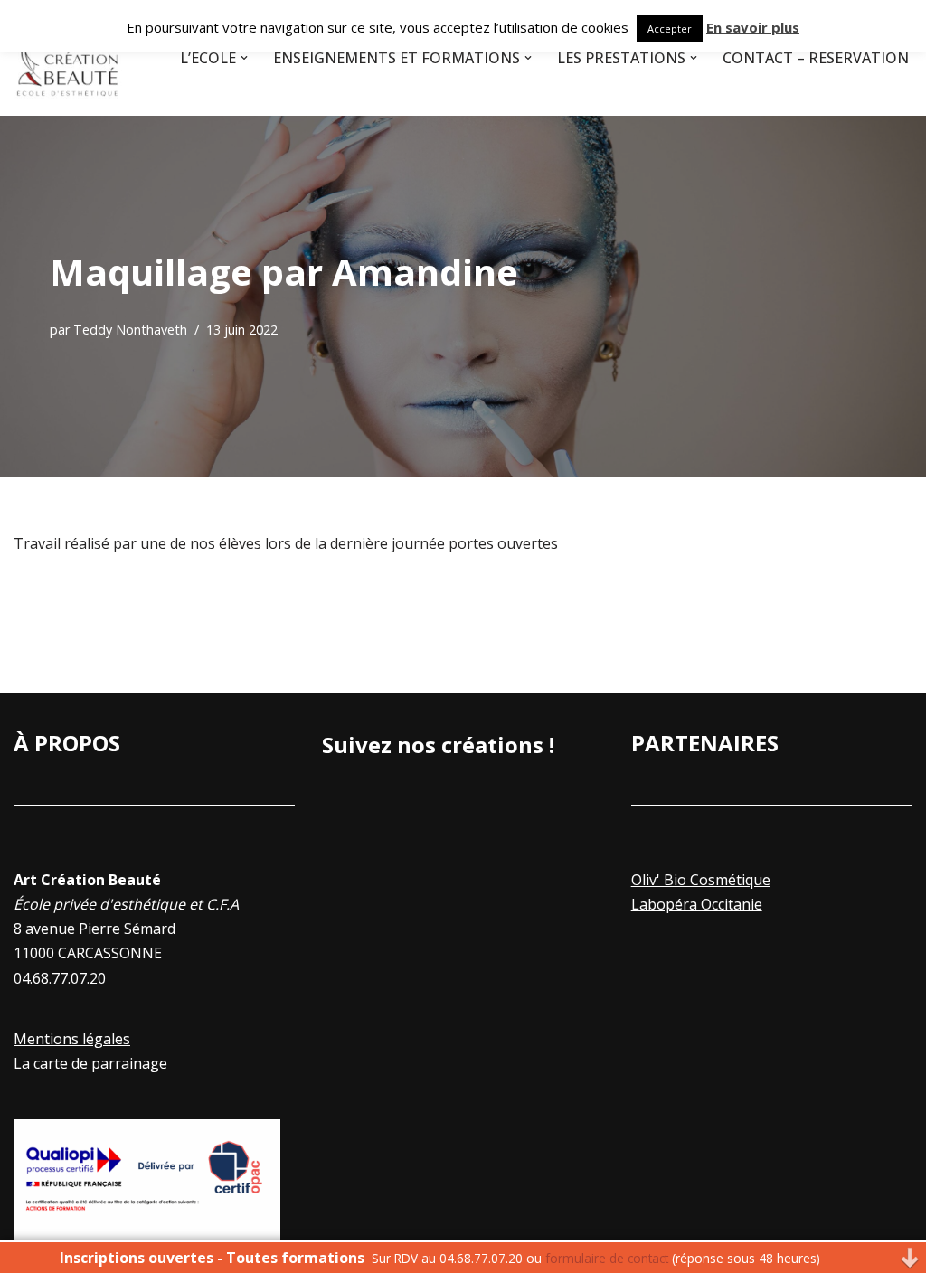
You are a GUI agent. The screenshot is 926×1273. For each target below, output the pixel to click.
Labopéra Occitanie (696, 904)
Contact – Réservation (816, 58)
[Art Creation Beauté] (68, 57)
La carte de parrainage (90, 1063)
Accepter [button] (669, 28)
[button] (244, 57)
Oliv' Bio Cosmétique (700, 880)
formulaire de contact (606, 1258)
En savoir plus (752, 27)
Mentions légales (72, 1039)
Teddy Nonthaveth (130, 329)
